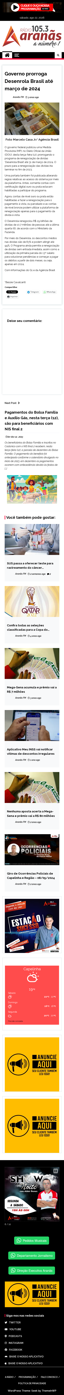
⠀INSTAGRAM (15, 1343)
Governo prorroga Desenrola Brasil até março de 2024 (29, 81)
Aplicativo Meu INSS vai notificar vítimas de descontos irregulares (31, 751)
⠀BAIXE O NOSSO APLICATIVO (25, 1356)
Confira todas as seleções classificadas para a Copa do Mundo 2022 (27, 628)
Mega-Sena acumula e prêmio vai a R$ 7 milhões (32, 689)
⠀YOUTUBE (14, 1329)
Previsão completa (15, 1021)
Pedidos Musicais (35, 1240)
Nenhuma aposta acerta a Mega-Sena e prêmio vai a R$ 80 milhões (31, 813)
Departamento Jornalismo (35, 1255)
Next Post (10, 403)
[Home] (7, 55)
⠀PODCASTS (14, 1336)
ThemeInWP (49, 1390)
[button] (55, 1171)
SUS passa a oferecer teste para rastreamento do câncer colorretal (30, 566)
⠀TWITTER (14, 1322)
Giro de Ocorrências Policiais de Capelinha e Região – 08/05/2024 (31, 875)
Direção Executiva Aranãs (35, 1270)
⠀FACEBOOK (14, 1349)
